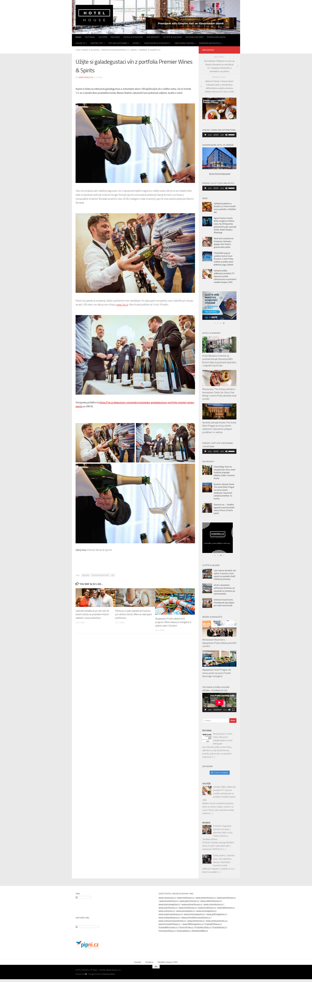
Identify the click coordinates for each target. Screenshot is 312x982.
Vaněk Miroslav (85, 77)
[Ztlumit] (226, 135)
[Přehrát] (205, 135)
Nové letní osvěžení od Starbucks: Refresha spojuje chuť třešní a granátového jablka (223, 243)
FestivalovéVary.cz (167, 933)
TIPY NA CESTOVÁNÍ (117, 43)
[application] (219, 134)
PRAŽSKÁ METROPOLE (210, 43)
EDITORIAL (90, 37)
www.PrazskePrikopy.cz (169, 926)
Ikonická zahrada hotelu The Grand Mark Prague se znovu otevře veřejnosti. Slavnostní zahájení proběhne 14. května (219, 432)
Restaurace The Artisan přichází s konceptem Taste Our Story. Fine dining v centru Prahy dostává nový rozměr (219, 398)
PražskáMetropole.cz (168, 930)
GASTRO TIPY (97, 43)
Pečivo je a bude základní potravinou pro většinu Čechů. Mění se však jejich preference (133, 614)
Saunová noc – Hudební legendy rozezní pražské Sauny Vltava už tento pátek (224, 514)
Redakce (149, 964)
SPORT (136, 43)
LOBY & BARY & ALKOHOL (88, 50)
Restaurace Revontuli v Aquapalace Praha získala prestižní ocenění (219, 645)
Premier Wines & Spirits (100, 575)
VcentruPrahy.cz (186, 930)
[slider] (231, 134)
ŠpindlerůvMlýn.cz (200, 933)
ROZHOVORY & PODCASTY (156, 43)
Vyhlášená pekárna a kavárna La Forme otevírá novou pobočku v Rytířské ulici (225, 208)
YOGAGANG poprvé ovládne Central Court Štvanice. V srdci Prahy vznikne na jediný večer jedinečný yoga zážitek (223, 258)
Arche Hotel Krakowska (219, 173)
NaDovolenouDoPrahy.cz (115, 50)
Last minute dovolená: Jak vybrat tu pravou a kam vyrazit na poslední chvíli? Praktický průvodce (225, 577)
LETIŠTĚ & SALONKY (172, 37)
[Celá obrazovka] (233, 712)
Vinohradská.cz (183, 933)
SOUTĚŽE (102, 37)
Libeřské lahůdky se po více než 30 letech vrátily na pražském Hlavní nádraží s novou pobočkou (92, 614)
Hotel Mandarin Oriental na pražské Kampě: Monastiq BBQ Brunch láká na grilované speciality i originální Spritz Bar (219, 365)
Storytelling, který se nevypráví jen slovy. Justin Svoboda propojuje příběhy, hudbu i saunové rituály (224, 477)
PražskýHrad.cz (219, 930)
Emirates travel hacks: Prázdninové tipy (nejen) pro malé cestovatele (224, 605)
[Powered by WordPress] (86, 977)
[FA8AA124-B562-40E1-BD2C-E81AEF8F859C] (219, 541)
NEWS (78, 37)
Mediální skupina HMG (168, 964)
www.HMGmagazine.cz (192, 926)
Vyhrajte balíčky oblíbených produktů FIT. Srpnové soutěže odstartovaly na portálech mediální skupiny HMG (225, 276)
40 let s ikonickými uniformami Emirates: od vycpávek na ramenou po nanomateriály (224, 592)
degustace (85, 575)
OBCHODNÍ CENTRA (184, 43)
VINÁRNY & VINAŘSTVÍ (149, 50)
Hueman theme (109, 976)
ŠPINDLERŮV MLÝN (216, 37)
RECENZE (115, 37)
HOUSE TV (80, 43)
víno (112, 575)
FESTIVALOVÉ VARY (194, 37)
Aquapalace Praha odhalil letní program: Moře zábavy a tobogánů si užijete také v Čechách (173, 622)
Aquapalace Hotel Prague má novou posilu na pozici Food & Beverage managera (216, 676)
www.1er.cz (122, 304)
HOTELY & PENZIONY (133, 37)
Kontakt (137, 964)
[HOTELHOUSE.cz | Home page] (94, 15)
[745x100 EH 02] (191, 23)
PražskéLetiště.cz (203, 930)
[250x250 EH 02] (219, 308)
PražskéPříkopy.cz (213, 926)
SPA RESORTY (153, 37)
